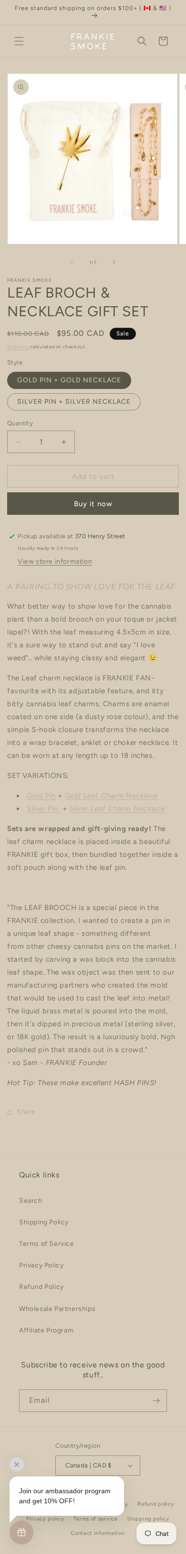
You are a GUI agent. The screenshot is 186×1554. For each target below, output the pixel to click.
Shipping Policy (44, 1222)
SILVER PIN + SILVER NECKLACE (74, 402)
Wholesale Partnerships (57, 1309)
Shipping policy (148, 1519)
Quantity (20, 423)
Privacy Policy (41, 1265)
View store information (55, 561)
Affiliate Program (46, 1330)
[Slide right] (113, 262)
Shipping (18, 347)
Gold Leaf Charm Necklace (111, 795)
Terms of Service (46, 1244)
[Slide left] (72, 262)
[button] (19, 41)
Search (30, 1201)
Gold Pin (41, 795)
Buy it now (93, 504)
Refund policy (155, 1504)
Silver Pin (44, 808)
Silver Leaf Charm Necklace (117, 808)
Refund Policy (41, 1287)
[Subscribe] (155, 1400)
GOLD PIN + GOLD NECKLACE (69, 380)
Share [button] (26, 1112)
